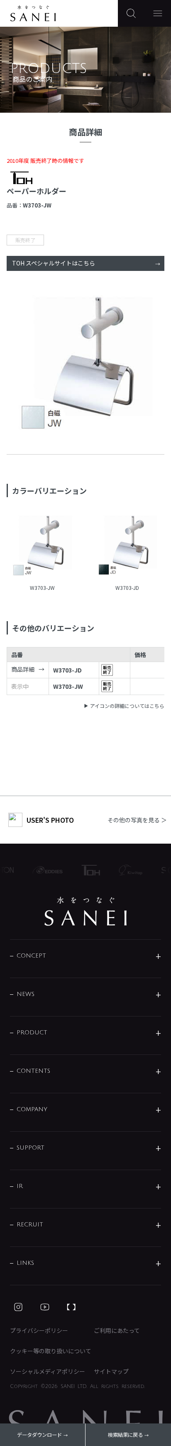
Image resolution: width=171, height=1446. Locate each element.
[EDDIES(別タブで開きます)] (44, 870)
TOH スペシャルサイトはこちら (53, 263)
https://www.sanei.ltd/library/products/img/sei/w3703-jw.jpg (42, 546)
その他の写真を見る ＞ (137, 820)
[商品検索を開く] (131, 13)
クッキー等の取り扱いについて (50, 1351)
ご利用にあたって (117, 1330)
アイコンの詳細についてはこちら (127, 705)
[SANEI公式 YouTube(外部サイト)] (45, 1307)
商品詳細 (22, 669)
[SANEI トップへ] (85, 911)
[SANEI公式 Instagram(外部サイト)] (18, 1307)
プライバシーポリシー (39, 1330)
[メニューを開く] (157, 13)
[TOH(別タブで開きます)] (87, 870)
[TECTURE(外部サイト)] (71, 1307)
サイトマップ (111, 1371)
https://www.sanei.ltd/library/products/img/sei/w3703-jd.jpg (127, 546)
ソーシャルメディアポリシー (47, 1371)
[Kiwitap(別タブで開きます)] (127, 870)
